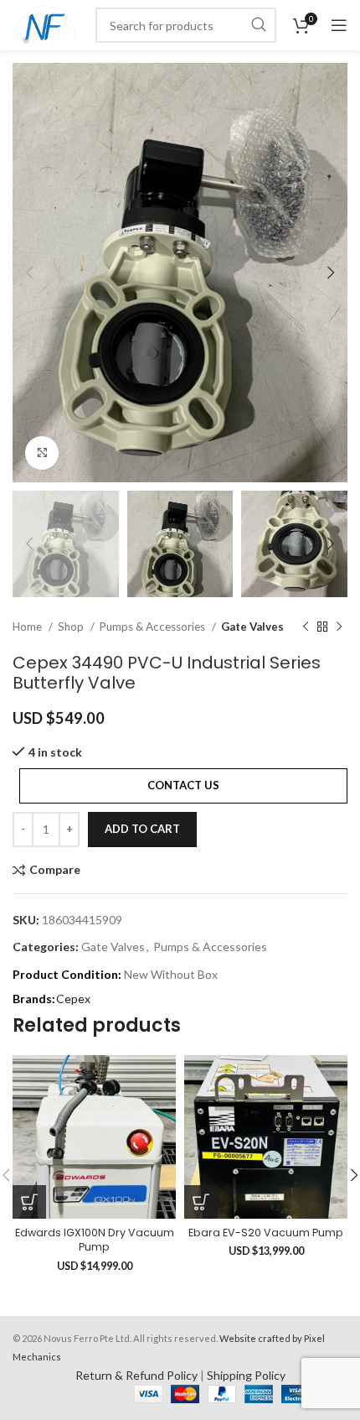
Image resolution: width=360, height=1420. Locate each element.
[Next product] (339, 626)
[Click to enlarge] (42, 453)
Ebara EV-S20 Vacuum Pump (265, 1232)
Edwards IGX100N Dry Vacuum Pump (94, 1240)
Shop (72, 626)
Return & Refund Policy (136, 1375)
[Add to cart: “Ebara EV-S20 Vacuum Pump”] (201, 1202)
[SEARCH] (258, 25)
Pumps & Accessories (154, 626)
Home (28, 626)
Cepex (73, 998)
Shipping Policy (246, 1375)
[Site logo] (46, 24)
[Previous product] (305, 626)
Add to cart (142, 828)
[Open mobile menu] (339, 25)
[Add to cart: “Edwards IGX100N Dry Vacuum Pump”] (29, 1202)
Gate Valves (252, 626)
